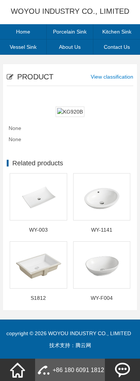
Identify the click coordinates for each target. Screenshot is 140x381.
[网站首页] (17, 370)
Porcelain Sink (70, 32)
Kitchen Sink (116, 32)
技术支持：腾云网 (70, 345)
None (15, 128)
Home (23, 32)
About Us (70, 47)
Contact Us (117, 47)
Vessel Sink (23, 47)
